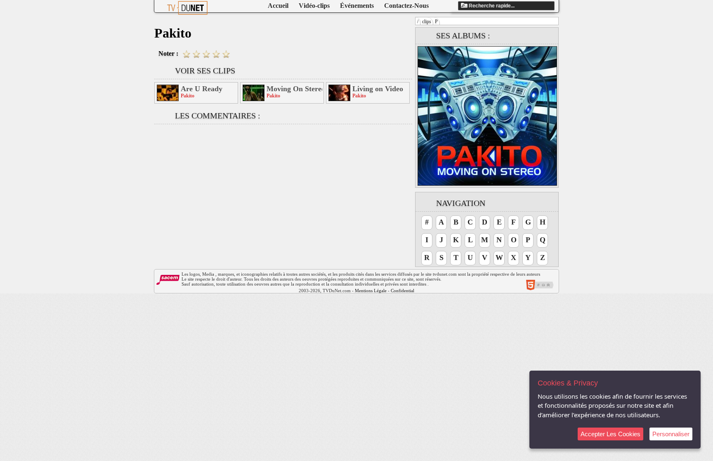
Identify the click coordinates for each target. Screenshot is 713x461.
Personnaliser (670, 433)
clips (426, 21)
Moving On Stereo (294, 89)
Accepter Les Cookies (610, 433)
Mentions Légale (371, 290)
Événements (357, 5)
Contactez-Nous (406, 5)
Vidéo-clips (314, 5)
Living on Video (377, 89)
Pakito (187, 96)
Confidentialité (405, 290)
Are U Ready (201, 89)
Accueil (278, 5)
